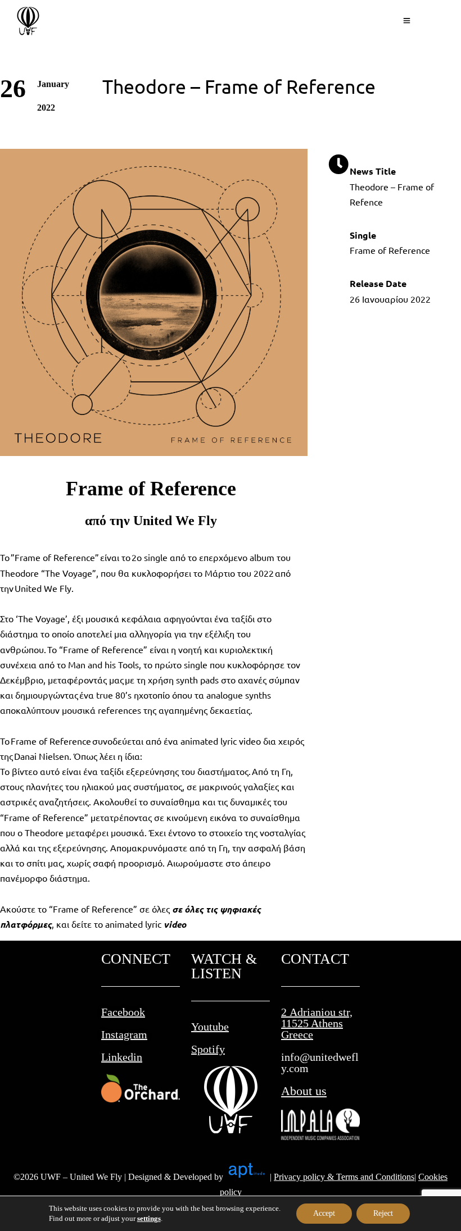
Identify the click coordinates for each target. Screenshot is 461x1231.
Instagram (124, 1034)
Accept (324, 1213)
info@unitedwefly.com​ (320, 1062)
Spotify (208, 1049)
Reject (383, 1213)
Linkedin (121, 1057)
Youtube (210, 1026)
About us (304, 1091)
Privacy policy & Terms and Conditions (344, 1177)
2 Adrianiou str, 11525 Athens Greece (316, 1023)
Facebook (123, 1012)
